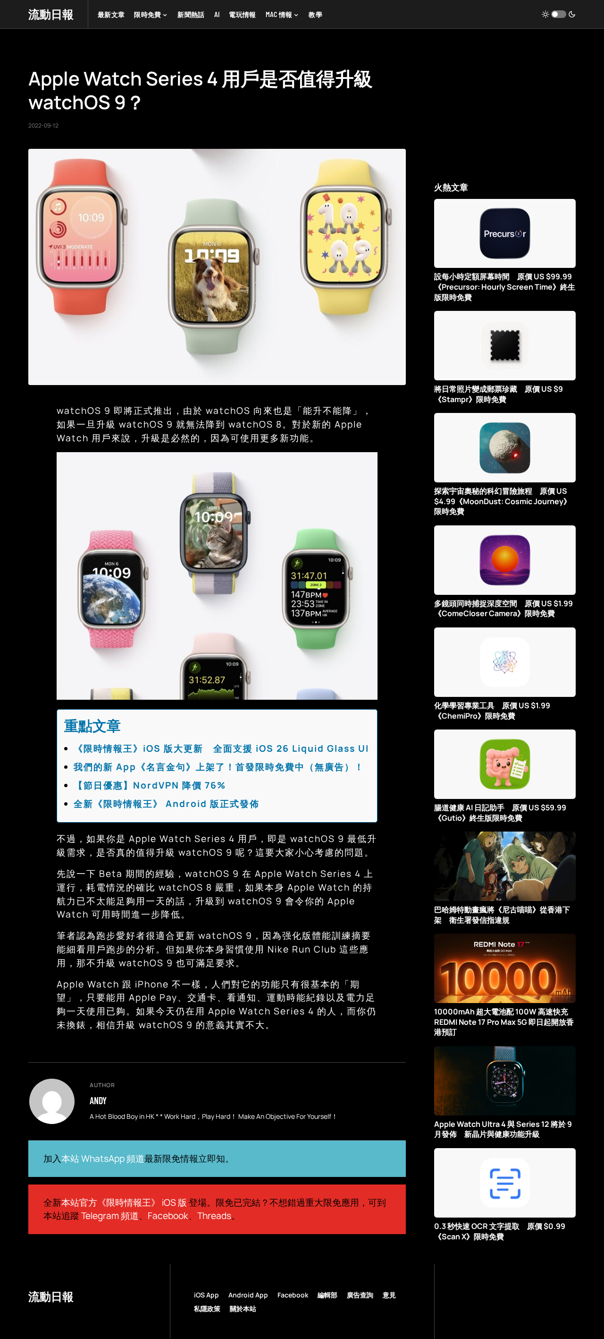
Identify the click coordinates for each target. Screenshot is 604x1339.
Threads (214, 1216)
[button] (559, 14)
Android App (248, 1294)
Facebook (168, 1216)
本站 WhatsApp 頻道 (102, 1158)
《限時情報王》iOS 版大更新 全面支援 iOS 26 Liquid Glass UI (221, 748)
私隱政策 (207, 1308)
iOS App (206, 1294)
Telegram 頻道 (110, 1216)
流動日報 (51, 14)
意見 (389, 1294)
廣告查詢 (360, 1294)
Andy (98, 1100)
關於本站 (243, 1308)
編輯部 (327, 1294)
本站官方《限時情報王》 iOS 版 (124, 1202)
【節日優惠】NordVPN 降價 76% (150, 785)
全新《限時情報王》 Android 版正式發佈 (167, 804)
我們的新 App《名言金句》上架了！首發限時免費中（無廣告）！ (219, 767)
